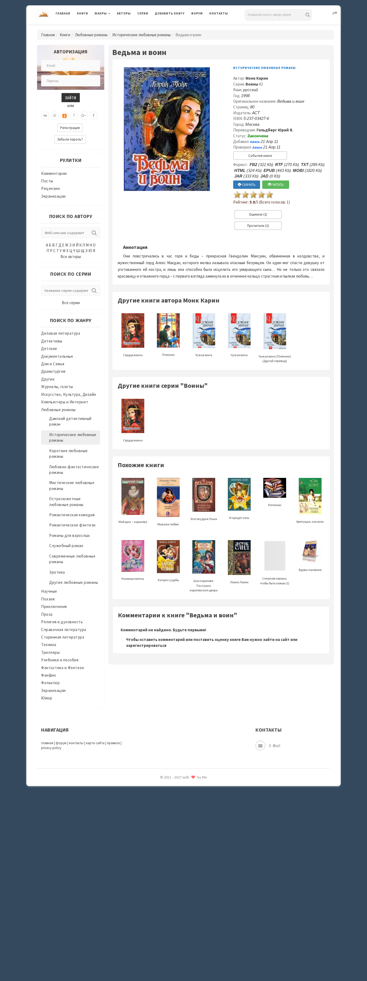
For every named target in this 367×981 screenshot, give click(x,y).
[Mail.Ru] (55, 116)
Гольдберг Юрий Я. (275, 129)
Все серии (71, 302)
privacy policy (51, 748)
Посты (47, 180)
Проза (47, 614)
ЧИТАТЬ (277, 184)
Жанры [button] (101, 13)
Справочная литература (63, 629)
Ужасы (161, 867)
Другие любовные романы (73, 582)
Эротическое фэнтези (175, 951)
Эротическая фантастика (179, 939)
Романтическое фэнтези (72, 525)
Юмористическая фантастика (183, 963)
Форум (197, 13)
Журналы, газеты (57, 386)
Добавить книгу (170, 13)
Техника (48, 644)
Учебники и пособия (59, 659)
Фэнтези (163, 891)
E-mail (274, 745)
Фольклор (50, 682)
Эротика (57, 572)
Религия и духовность (62, 621)
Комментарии (54, 173)
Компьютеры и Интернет (64, 401)
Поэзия (48, 599)
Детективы (51, 341)
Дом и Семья (52, 363)
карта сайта (95, 743)
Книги (82, 13)
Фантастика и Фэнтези (62, 667)
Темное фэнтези (170, 843)
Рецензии (50, 188)
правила (113, 743)
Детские (49, 348)
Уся (158, 879)
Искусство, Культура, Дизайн (68, 394)
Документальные (57, 356)
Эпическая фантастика (176, 915)
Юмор (46, 697)
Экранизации (53, 196)
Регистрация (70, 128)
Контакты (218, 13)
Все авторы (70, 256)
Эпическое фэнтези (173, 927)
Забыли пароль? (70, 139)
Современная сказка (174, 807)
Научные (49, 591)
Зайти (70, 97)
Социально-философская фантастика (190, 819)
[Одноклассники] (64, 116)
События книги (260, 155)
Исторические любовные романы (141, 34)
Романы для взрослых (69, 535)
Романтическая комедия (72, 514)
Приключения (54, 606)
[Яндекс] (74, 116)
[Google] (84, 116)
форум (61, 743)
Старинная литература (62, 637)
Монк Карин (257, 78)
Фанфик (48, 675)
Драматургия (53, 371)
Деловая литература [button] (113, 27)
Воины (252, 84)
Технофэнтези (168, 855)
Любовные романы (91, 34)
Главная (63, 13)
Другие (48, 379)
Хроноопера (166, 903)
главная (47, 743)
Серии (142, 13)
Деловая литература (174, 27)
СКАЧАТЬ (248, 184)
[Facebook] (93, 116)
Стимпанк (164, 831)
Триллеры (50, 652)
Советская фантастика (176, 795)
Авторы (124, 13)
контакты (76, 743)
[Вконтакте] (45, 116)
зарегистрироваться (146, 645)
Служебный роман (66, 545)
